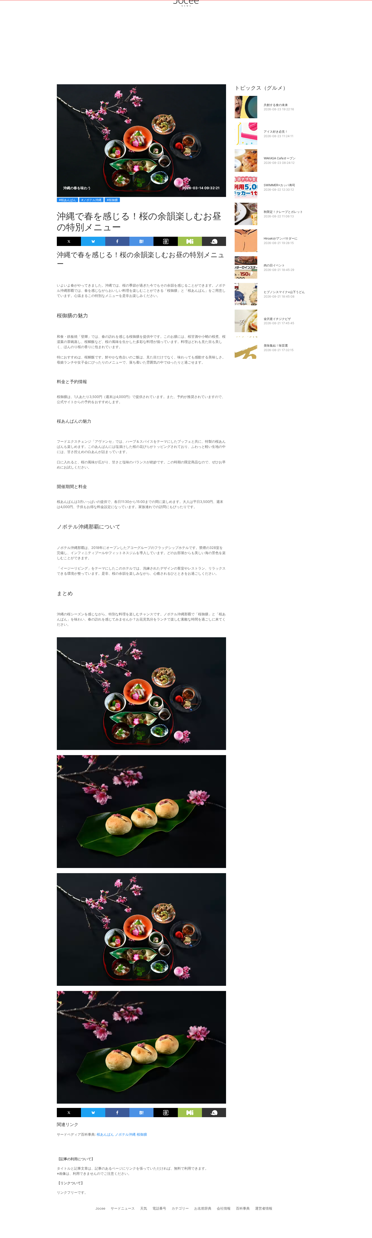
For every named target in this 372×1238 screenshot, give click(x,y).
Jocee (100, 1208)
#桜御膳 (112, 200)
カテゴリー (180, 1208)
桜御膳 (142, 1134)
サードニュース (123, 1208)
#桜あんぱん (67, 200)
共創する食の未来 (276, 105)
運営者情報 (263, 1208)
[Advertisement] (186, 35)
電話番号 (159, 1208)
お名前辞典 (202, 1208)
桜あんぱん (105, 1134)
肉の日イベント (274, 265)
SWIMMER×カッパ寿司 (279, 185)
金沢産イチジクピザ (277, 319)
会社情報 (224, 1208)
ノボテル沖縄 (125, 1134)
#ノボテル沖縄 (91, 200)
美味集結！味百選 (276, 345)
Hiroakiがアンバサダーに (281, 238)
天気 (143, 1208)
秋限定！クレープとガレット (283, 212)
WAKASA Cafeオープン (280, 158)
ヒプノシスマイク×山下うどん (284, 292)
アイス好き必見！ (276, 131)
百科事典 (243, 1208)
